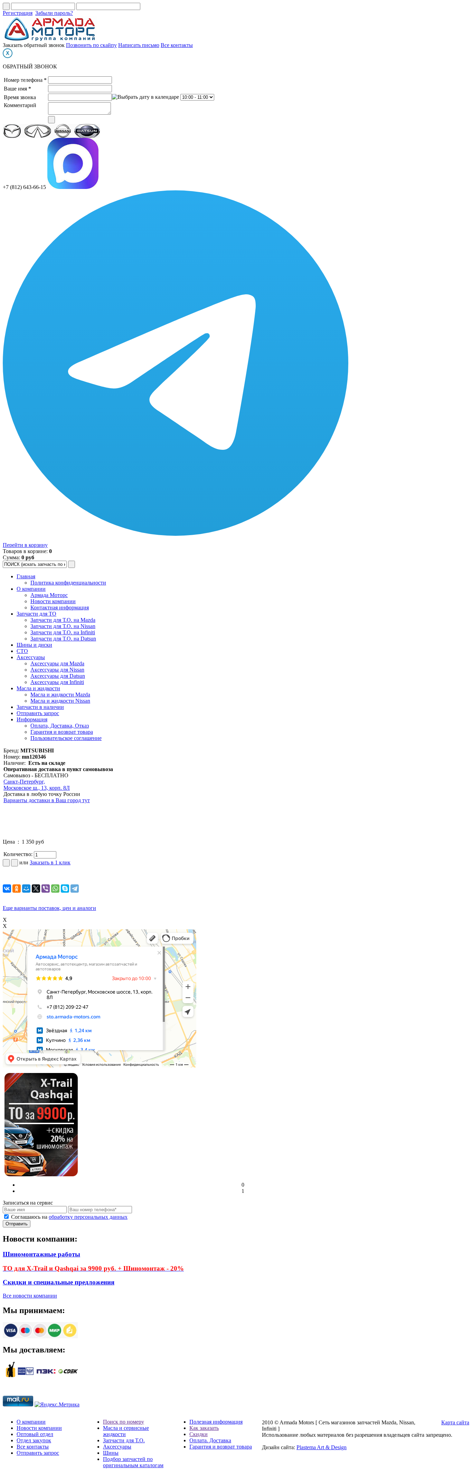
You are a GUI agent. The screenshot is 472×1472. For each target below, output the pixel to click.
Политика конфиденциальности (68, 583)
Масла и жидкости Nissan (60, 701)
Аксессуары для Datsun (57, 676)
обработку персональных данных (88, 1217)
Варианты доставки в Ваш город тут (46, 800)
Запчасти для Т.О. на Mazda (62, 620)
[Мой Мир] (26, 888)
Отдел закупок (34, 1440)
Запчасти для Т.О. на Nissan (62, 626)
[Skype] (65, 888)
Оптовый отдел (35, 1434)
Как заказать (204, 1428)
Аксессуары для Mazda (57, 663)
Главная (26, 576)
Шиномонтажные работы (41, 1254)
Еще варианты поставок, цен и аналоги (49, 908)
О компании (31, 589)
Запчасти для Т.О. (124, 1440)
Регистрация (17, 13)
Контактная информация (59, 607)
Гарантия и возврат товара (61, 732)
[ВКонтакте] (7, 888)
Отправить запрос (38, 713)
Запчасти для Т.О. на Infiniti (62, 632)
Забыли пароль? (54, 13)
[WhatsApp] (55, 888)
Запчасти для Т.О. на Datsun (63, 639)
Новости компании (53, 601)
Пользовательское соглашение (66, 738)
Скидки (198, 1434)
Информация (32, 719)
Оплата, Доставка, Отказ (59, 726)
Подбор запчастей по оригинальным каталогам (133, 1462)
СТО (22, 651)
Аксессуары (31, 657)
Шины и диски (34, 645)
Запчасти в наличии (40, 707)
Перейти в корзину (25, 545)
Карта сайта (455, 1422)
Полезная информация (216, 1422)
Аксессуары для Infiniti (57, 682)
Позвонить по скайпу (91, 45)
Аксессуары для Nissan (57, 670)
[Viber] (45, 888)
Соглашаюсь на (69, 1217)
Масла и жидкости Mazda (60, 694)
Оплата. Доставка (210, 1440)
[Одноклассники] (16, 888)
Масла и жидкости (38, 688)
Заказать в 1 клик (50, 862)
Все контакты (177, 45)
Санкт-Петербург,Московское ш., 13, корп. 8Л (36, 785)
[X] (36, 888)
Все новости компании (30, 1296)
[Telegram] (74, 888)
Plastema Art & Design (321, 1447)
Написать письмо (138, 45)
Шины (111, 1453)
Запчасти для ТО (36, 614)
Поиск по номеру (123, 1422)
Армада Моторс (49, 595)
